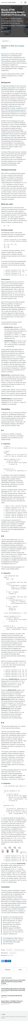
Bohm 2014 (7, 88)
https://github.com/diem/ (19, 907)
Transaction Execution (19, 950)
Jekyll (21, 1016)
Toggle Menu (5, 40)
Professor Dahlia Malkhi (8, 2)
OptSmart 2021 (9, 137)
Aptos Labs (22, 59)
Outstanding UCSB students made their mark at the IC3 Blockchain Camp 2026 (13, 989)
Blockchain (9, 950)
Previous (7, 969)
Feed (3, 1014)
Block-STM (4, 54)
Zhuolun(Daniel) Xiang (9, 940)
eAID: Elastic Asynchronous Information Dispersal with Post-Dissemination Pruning (13, 981)
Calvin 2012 (22, 86)
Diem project (5, 59)
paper (9, 922)
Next (20, 969)
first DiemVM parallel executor (17, 110)
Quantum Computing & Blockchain (11, 995)
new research (13, 952)
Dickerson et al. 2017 (18, 121)
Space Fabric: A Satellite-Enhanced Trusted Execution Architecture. (12, 1001)
